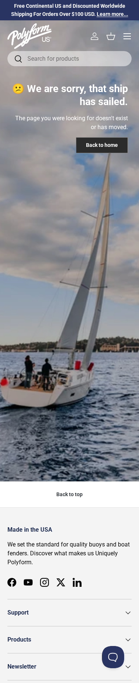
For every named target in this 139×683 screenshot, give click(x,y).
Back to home (102, 145)
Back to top (69, 494)
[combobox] (69, 58)
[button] (111, 36)
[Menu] (127, 36)
